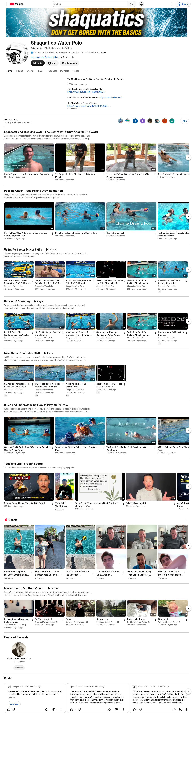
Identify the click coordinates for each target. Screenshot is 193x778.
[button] (72, 108)
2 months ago (163, 687)
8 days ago (36, 687)
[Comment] (181, 709)
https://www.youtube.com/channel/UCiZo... (86, 92)
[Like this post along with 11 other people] (71, 709)
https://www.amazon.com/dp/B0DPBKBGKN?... (88, 106)
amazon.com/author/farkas (45, 57)
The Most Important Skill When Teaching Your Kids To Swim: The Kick (95, 79)
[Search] (131, 4)
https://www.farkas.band (111, 97)
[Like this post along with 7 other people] (134, 709)
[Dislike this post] (13, 709)
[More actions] (53, 174)
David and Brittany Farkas (14, 625)
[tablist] (96, 71)
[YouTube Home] (16, 4)
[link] (35, 699)
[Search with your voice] (141, 4)
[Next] (188, 157)
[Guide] (5, 4)
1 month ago (100, 687)
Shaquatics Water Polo (13, 286)
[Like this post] (8, 709)
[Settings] (171, 4)
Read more (72, 109)
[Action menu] (61, 709)
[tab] (9, 71)
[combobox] (90, 4)
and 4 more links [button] (66, 57)
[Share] (47, 709)
